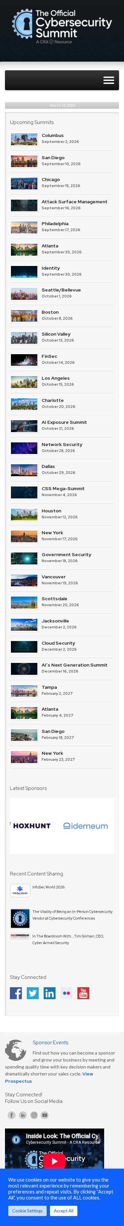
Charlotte (53, 400)
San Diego (53, 158)
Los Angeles (56, 378)
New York (52, 533)
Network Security (62, 444)
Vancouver (54, 577)
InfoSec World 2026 (48, 887)
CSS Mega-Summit (63, 488)
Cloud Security (58, 643)
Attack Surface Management (74, 202)
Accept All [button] (63, 1210)
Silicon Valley (56, 334)
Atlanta (50, 246)
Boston (50, 312)
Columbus (53, 135)
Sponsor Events (50, 1042)
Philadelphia (55, 223)
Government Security (66, 554)
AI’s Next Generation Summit (74, 665)
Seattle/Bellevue (61, 290)
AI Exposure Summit (64, 422)
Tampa (49, 687)
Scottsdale (54, 599)
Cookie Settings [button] (27, 1210)
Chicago (51, 179)
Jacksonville (55, 621)
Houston (51, 511)
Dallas (48, 466)
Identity (51, 268)
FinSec (49, 356)
